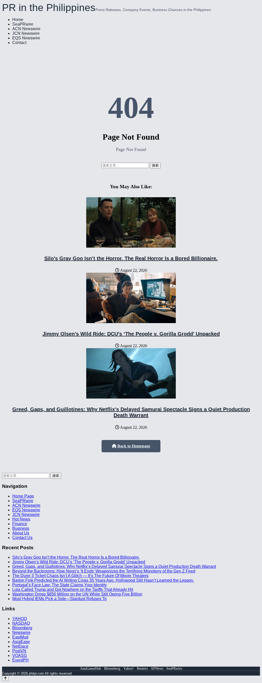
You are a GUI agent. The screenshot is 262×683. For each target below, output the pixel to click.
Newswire (21, 632)
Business (20, 528)
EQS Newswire (26, 38)
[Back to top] (5, 678)
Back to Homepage (133, 446)
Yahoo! (128, 668)
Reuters (142, 668)
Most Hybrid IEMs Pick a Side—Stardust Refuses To (59, 599)
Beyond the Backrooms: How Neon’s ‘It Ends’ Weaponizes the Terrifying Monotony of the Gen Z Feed (103, 571)
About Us (20, 533)
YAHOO (19, 618)
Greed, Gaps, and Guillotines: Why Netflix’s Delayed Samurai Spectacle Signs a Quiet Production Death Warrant (131, 412)
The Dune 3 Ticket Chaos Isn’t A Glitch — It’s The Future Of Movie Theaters (80, 576)
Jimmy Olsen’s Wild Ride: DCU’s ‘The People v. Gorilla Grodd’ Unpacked (131, 334)
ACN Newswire (26, 29)
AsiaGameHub (90, 668)
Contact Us (22, 537)
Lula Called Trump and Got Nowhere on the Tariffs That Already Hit (72, 589)
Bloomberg (22, 628)
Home (17, 19)
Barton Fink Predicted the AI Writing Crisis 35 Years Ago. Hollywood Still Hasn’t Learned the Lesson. (103, 580)
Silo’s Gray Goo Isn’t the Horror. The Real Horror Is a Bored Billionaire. (131, 258)
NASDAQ (21, 623)
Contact (19, 42)
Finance (19, 524)
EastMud (20, 637)
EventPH (20, 660)
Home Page (23, 496)
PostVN (19, 651)
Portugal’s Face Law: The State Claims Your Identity (59, 585)
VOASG (19, 655)
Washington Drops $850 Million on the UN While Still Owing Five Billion (77, 594)
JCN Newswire (26, 33)
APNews (157, 668)
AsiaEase (21, 642)
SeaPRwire (22, 24)
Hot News (21, 519)
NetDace (20, 646)
